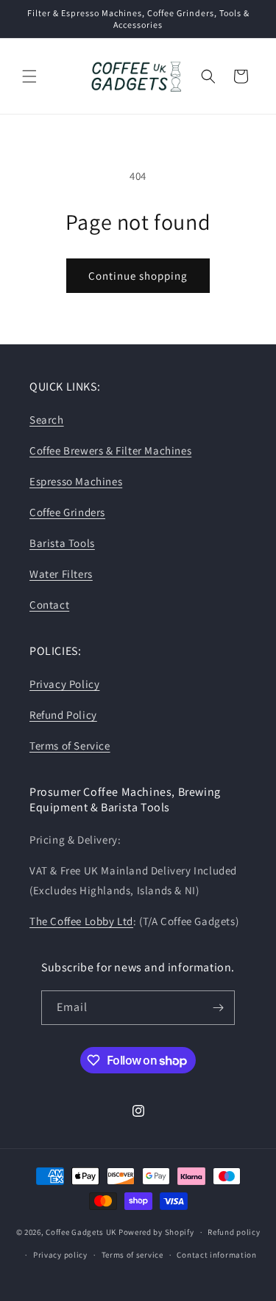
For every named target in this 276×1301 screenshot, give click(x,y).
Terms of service (132, 1255)
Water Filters (61, 574)
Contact (49, 605)
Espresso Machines (75, 481)
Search (46, 420)
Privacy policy (60, 1255)
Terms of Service (69, 746)
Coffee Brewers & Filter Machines (110, 450)
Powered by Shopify (156, 1232)
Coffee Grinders (67, 512)
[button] (29, 76)
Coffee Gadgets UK (81, 1232)
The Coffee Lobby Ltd (81, 921)
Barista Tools (62, 543)
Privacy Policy (64, 684)
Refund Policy (63, 715)
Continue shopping (138, 276)
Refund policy (234, 1232)
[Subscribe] (218, 1007)
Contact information (216, 1255)
